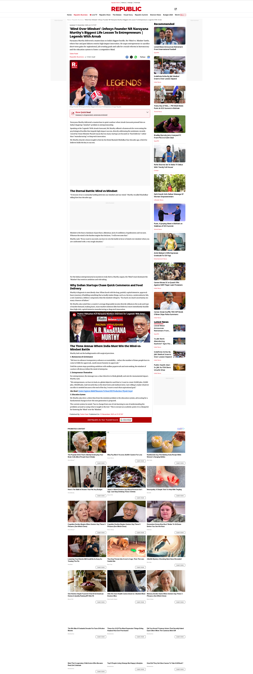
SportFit (156, 52)
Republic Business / (78, 20)
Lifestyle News (158, 200)
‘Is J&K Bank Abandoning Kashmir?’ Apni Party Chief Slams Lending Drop (163, 344)
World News (158, 111)
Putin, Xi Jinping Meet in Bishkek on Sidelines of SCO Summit (168, 224)
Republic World (115, 3)
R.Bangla (130, 3)
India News (157, 82)
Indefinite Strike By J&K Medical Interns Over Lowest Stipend (166, 77)
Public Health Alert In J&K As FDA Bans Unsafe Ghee (162, 367)
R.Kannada (137, 3)
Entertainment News (160, 259)
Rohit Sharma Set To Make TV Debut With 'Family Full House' (168, 165)
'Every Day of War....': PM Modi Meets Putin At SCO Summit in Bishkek (168, 107)
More (182, 15)
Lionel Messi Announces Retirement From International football (168, 48)
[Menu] (174, 9)
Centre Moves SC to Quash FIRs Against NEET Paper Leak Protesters (168, 283)
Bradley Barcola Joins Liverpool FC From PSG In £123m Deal (167, 136)
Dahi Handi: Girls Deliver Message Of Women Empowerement (168, 195)
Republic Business (77, 57)
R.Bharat (123, 3)
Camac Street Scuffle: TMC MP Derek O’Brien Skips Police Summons (168, 313)
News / (69, 20)
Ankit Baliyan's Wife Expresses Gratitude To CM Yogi (166, 254)
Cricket (156, 170)
